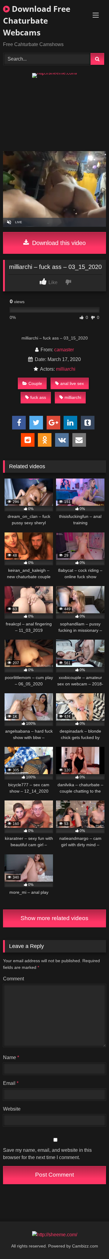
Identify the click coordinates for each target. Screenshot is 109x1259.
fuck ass (38, 397)
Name (11, 1057)
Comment (13, 978)
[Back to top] (90, 1241)
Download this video (58, 243)
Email (10, 1083)
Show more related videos (54, 918)
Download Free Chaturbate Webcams (36, 20)
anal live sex (72, 383)
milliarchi (65, 369)
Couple (35, 383)
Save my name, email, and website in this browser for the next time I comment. (47, 1154)
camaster (64, 349)
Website (12, 1109)
